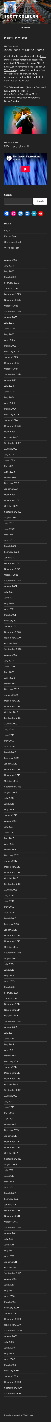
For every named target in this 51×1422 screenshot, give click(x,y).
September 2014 (12, 1021)
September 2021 (12, 580)
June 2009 (9, 1348)
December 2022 (12, 494)
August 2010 (10, 1279)
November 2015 (12, 941)
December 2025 (12, 294)
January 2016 (10, 930)
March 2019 (10, 752)
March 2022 (10, 546)
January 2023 (11, 489)
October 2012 (11, 1153)
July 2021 (8, 592)
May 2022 (9, 534)
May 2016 (9, 907)
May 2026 (9, 271)
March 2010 (10, 1302)
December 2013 (12, 1073)
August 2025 (10, 317)
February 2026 (11, 283)
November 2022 (12, 500)
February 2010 (11, 1307)
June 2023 (9, 460)
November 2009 (12, 1325)
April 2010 (9, 1296)
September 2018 (12, 786)
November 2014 (12, 1010)
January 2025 (11, 357)
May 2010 (9, 1290)
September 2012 (12, 1159)
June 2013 (9, 1107)
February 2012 (11, 1199)
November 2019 (12, 706)
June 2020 (9, 666)
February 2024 (11, 414)
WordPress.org (11, 248)
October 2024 (11, 369)
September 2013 (12, 1090)
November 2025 (12, 300)
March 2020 (10, 683)
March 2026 (10, 277)
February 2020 (11, 689)
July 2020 (9, 660)
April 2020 (9, 678)
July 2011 (8, 1239)
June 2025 (9, 328)
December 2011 (12, 1210)
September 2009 (13, 1330)
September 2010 (12, 1273)
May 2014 (9, 1044)
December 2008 (12, 1382)
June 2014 (9, 1038)
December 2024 (12, 363)
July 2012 (8, 1170)
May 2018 (9, 809)
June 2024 (9, 391)
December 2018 (12, 769)
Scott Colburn (21, 16)
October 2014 (11, 1015)
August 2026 (10, 260)
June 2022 (9, 529)
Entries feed (10, 236)
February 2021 (11, 620)
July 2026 (9, 265)
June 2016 (9, 901)
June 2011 (9, 1244)
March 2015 (10, 987)
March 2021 (10, 615)
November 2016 (12, 872)
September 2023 (13, 443)
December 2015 (12, 935)
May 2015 (9, 975)
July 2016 (9, 895)
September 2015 (12, 952)
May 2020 (9, 672)
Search (8, 195)
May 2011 (9, 1250)
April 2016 (9, 912)
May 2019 (9, 741)
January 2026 (11, 288)
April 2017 (9, 844)
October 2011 (11, 1222)
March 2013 (10, 1124)
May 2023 (9, 466)
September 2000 (13, 1388)
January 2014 (10, 1067)
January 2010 (10, 1313)
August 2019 (10, 723)
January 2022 (11, 557)
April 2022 (9, 540)
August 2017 (10, 821)
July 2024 (9, 386)
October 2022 (11, 506)
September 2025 (13, 311)
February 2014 (11, 1061)
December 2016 (12, 867)
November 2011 (12, 1216)
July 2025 (9, 323)
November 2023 (12, 431)
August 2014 (10, 1027)
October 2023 (11, 437)
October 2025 (11, 306)
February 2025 (11, 351)
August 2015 (10, 958)
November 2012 (12, 1147)
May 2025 (9, 334)
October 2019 (11, 712)
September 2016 (12, 884)
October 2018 (11, 781)
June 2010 (9, 1285)
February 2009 (11, 1370)
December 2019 (12, 701)
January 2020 (11, 695)
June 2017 (9, 832)
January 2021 (10, 626)
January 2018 (10, 815)
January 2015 (10, 998)
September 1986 (12, 1393)
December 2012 (12, 1141)
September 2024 (13, 374)
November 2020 (12, 638)
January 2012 (10, 1204)
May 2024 (9, 397)
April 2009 (9, 1359)
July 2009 (9, 1342)
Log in (7, 230)
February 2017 (11, 855)
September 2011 (12, 1227)
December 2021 (12, 563)
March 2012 (10, 1193)
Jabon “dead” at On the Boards (24, 50)
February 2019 (11, 758)
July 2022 (9, 523)
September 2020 (13, 649)
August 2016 (10, 890)
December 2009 (12, 1319)
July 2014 (9, 1033)
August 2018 (10, 792)
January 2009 (11, 1376)
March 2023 (10, 477)
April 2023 (9, 472)
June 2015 (9, 970)
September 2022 (12, 512)
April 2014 (9, 1050)
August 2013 (10, 1096)
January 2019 (10, 764)
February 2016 (11, 924)
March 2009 (10, 1365)
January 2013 (10, 1136)
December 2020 (12, 632)
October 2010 (11, 1267)
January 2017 (10, 861)
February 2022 (11, 552)
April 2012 (9, 1187)
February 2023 (11, 483)
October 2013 (11, 1084)
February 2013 (11, 1130)
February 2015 (11, 993)
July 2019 (9, 729)
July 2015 (9, 964)
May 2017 (9, 838)
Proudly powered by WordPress (18, 1415)
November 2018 (12, 775)
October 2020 (11, 643)
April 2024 (9, 403)
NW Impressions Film (18, 146)
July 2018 (9, 798)
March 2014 (10, 1055)
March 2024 (10, 409)
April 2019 (9, 746)
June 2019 (9, 735)
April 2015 (9, 981)
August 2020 (10, 655)
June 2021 (9, 597)
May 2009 (9, 1353)
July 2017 (8, 827)
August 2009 (11, 1336)
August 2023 (10, 449)
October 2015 (11, 947)
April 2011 (9, 1256)
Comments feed (12, 242)
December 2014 (12, 1004)
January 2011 (10, 1262)
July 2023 (9, 454)
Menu (27, 27)
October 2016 (11, 878)
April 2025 (9, 340)
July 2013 (9, 1101)
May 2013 (9, 1113)
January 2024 (11, 420)
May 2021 (9, 603)
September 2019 (12, 718)
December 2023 (12, 426)
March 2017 (10, 849)
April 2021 (9, 609)
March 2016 (10, 918)
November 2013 (12, 1078)
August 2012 (10, 1164)
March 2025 (10, 346)
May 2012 (9, 1181)
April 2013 (9, 1118)
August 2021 (10, 586)
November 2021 (12, 569)
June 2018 (9, 804)
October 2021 (11, 575)
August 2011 (10, 1233)
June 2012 (9, 1176)
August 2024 (10, 380)
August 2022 (10, 517)
